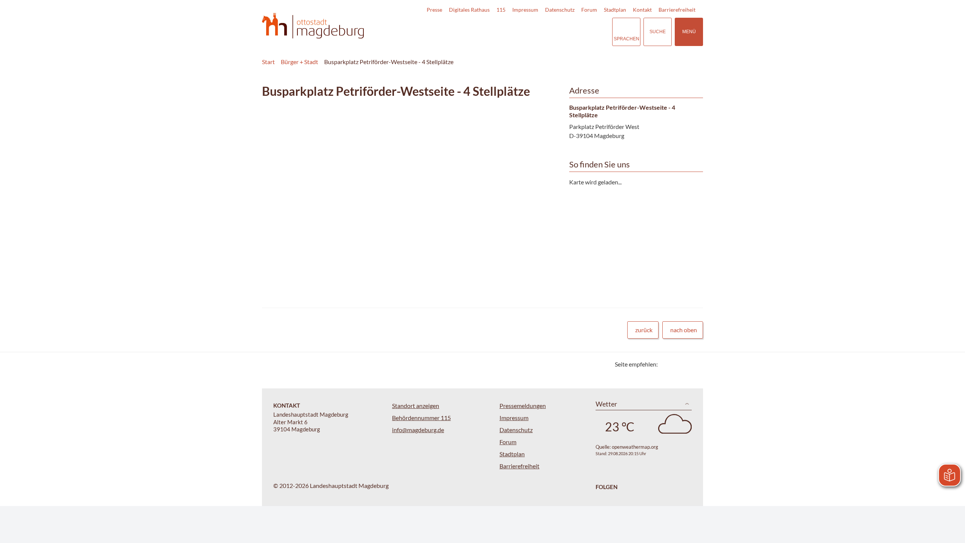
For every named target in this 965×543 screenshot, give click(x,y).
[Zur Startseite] (313, 26)
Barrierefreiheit (677, 9)
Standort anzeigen (415, 405)
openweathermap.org (635, 447)
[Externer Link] (553, 31)
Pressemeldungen (522, 405)
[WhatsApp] (694, 364)
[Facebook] (676, 364)
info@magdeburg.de (418, 429)
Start (268, 61)
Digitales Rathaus (469, 9)
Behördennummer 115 (421, 417)
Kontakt (642, 9)
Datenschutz (559, 9)
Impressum (525, 9)
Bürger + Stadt (299, 61)
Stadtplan (615, 9)
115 (500, 9)
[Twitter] (666, 364)
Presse (434, 9)
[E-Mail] (685, 364)
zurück (644, 329)
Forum (589, 9)
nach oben (683, 329)
